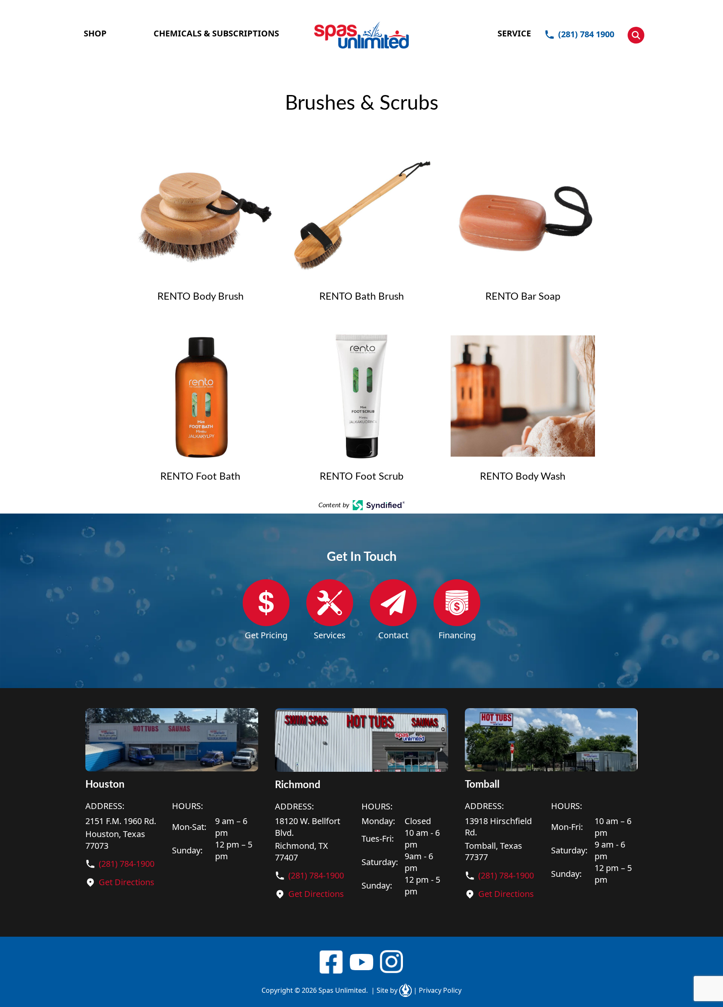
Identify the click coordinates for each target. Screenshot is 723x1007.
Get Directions (126, 882)
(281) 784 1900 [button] (586, 34)
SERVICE (514, 33)
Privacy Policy (437, 990)
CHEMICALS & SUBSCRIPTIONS (216, 33)
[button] (636, 35)
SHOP (95, 33)
